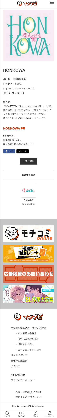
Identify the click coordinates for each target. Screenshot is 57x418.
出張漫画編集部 (19, 360)
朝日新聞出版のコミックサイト (18, 144)
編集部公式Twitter (12, 140)
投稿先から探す (26, 344)
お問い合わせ (18, 374)
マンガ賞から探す (27, 333)
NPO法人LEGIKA (32, 392)
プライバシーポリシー (23, 380)
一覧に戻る (28, 161)
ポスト (24, 151)
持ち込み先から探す (28, 338)
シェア (10, 151)
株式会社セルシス (32, 396)
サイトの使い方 (19, 355)
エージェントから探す (29, 349)
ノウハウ (15, 366)
